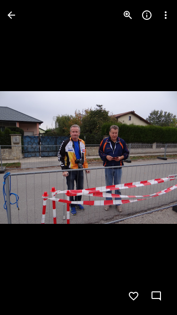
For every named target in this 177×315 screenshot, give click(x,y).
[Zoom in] (127, 15)
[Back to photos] (11, 15)
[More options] (165, 15)
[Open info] (146, 15)
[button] (26, 158)
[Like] (133, 296)
